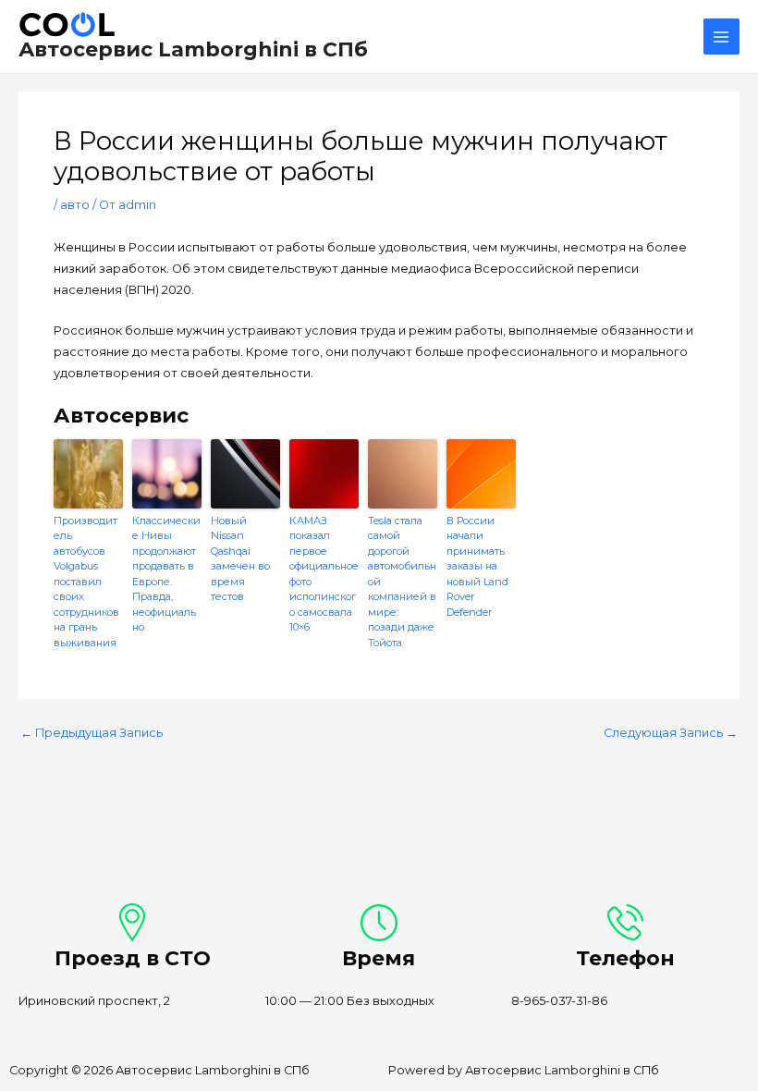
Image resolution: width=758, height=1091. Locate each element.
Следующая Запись (671, 734)
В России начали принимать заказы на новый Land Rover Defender (477, 566)
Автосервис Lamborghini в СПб (193, 49)
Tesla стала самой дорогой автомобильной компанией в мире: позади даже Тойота (402, 581)
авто (75, 205)
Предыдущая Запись (91, 734)
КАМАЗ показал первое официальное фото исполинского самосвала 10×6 (324, 574)
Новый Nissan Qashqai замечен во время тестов (240, 559)
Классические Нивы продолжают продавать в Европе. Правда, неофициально (166, 574)
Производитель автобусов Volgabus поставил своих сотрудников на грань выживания (86, 581)
